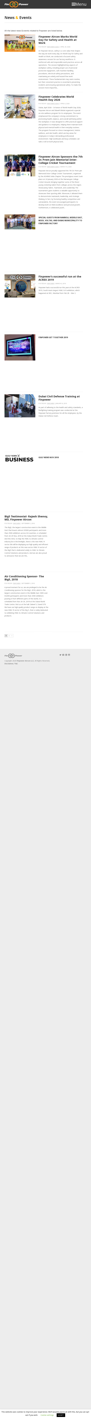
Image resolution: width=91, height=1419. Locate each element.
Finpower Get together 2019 (53, 337)
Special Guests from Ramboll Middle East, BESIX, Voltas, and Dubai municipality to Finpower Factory (61, 220)
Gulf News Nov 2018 (49, 457)
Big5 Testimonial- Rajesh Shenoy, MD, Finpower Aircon (26, 518)
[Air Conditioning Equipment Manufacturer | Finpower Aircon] (16, 4)
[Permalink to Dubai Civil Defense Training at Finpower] (20, 395)
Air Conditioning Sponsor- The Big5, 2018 (24, 578)
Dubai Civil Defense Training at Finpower (59, 398)
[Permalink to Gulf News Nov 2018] (20, 455)
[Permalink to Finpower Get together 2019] (20, 335)
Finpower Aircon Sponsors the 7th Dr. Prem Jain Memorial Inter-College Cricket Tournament (61, 159)
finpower (50, 284)
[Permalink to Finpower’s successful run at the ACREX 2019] (20, 275)
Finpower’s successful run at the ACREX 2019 (60, 278)
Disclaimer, (9, 663)
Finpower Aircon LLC (25, 661)
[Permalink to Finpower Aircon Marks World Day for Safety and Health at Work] (20, 35)
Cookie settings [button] (47, 1415)
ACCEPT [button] (61, 1415)
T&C (16, 663)
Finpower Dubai (53, 47)
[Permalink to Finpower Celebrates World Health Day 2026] (20, 95)
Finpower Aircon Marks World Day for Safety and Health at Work (58, 39)
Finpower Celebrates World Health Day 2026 (56, 98)
